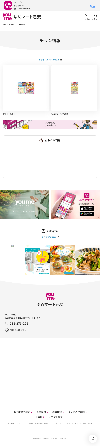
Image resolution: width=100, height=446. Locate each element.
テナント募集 (56, 417)
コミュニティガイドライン (68, 423)
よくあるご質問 (76, 412)
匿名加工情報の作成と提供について (41, 423)
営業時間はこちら (18, 330)
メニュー (95, 16)
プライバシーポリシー (15, 423)
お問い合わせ (88, 423)
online (88, 16)
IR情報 (38, 417)
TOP (93, 439)
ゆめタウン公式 (49, 237)
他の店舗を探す (22, 412)
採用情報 (57, 412)
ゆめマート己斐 (8, 25)
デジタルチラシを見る (48, 60)
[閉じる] (2, 5)
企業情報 (41, 412)
